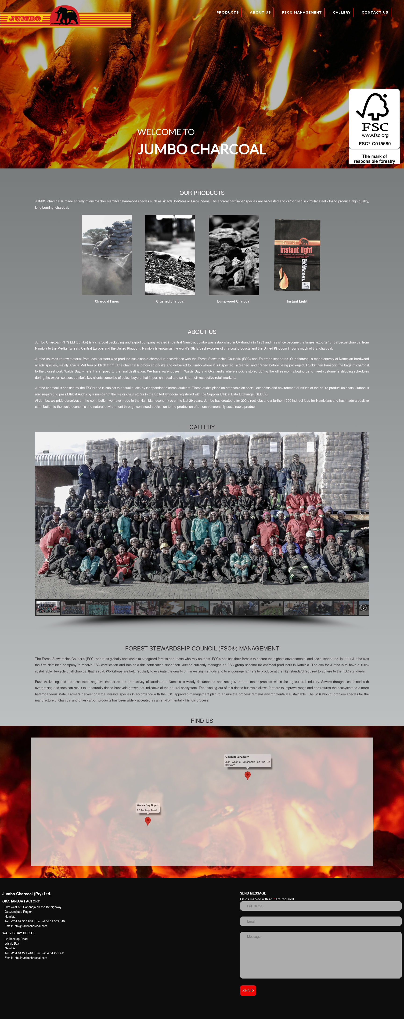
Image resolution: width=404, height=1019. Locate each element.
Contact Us (375, 12)
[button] (42, 515)
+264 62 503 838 (22, 921)
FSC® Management (302, 12)
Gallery (342, 12)
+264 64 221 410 (22, 953)
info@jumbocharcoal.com (30, 926)
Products (227, 12)
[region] (202, 84)
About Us (260, 12)
